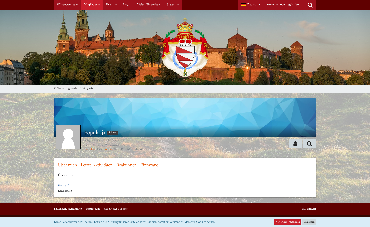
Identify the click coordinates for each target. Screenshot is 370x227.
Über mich (67, 165)
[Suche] (310, 5)
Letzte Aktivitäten (97, 165)
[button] (250, 5)
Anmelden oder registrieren (283, 4)
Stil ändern (309, 209)
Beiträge (89, 149)
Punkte (107, 149)
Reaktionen (126, 165)
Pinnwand (149, 165)
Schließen (309, 222)
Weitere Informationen (287, 222)
